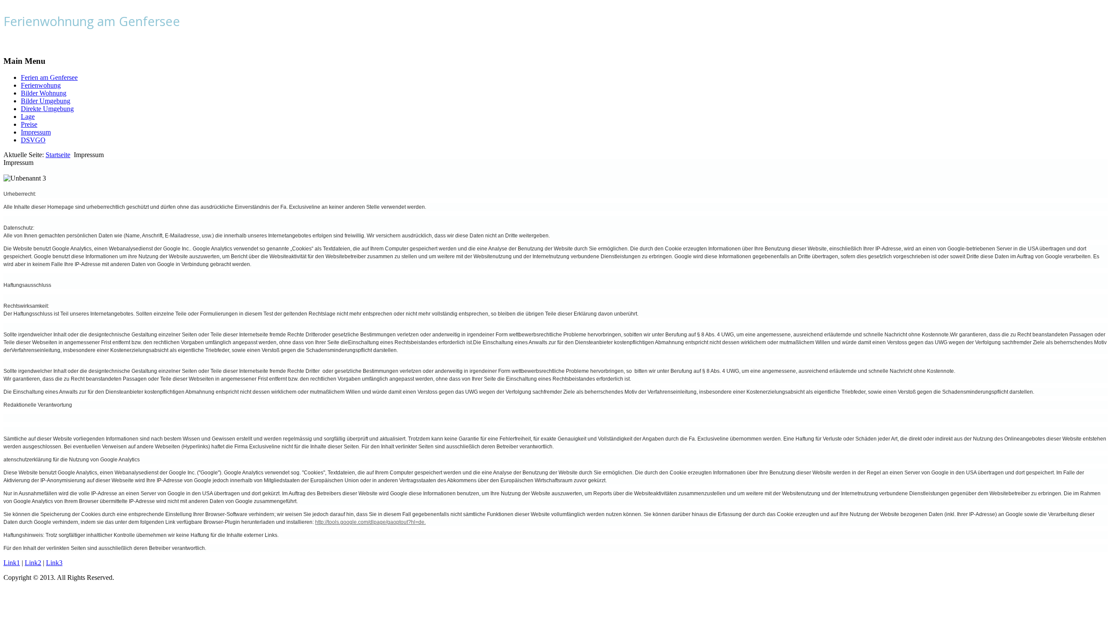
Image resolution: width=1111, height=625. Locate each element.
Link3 (54, 562)
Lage (28, 116)
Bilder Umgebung (45, 101)
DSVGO (33, 140)
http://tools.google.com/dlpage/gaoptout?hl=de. (370, 522)
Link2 (33, 562)
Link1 (11, 562)
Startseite (58, 154)
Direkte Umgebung (47, 108)
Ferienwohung (41, 85)
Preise (29, 124)
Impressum (36, 132)
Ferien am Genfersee (49, 77)
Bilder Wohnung (43, 93)
